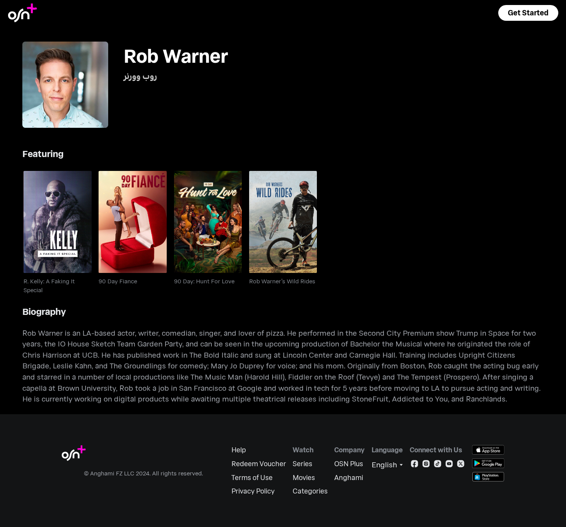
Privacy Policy (253, 491)
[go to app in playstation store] (488, 477)
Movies (304, 477)
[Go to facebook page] (414, 465)
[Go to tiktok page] (437, 465)
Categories (310, 491)
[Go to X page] (461, 465)
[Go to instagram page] (426, 465)
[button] (528, 13)
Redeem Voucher (258, 463)
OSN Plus (348, 463)
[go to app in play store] (488, 463)
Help (238, 450)
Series (302, 463)
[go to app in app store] (488, 450)
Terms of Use (252, 477)
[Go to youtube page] (449, 465)
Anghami (348, 477)
